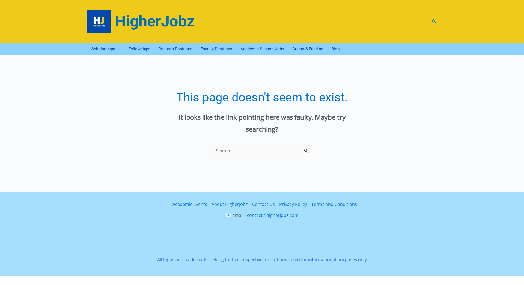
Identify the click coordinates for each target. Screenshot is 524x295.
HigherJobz (155, 21)
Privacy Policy (293, 204)
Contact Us (263, 204)
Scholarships (103, 48)
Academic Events (189, 204)
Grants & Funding (307, 48)
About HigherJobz (230, 204)
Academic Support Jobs (262, 48)
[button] (434, 21)
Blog (335, 48)
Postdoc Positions (175, 48)
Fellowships (139, 48)
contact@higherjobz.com (273, 215)
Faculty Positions (216, 48)
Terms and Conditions (334, 204)
